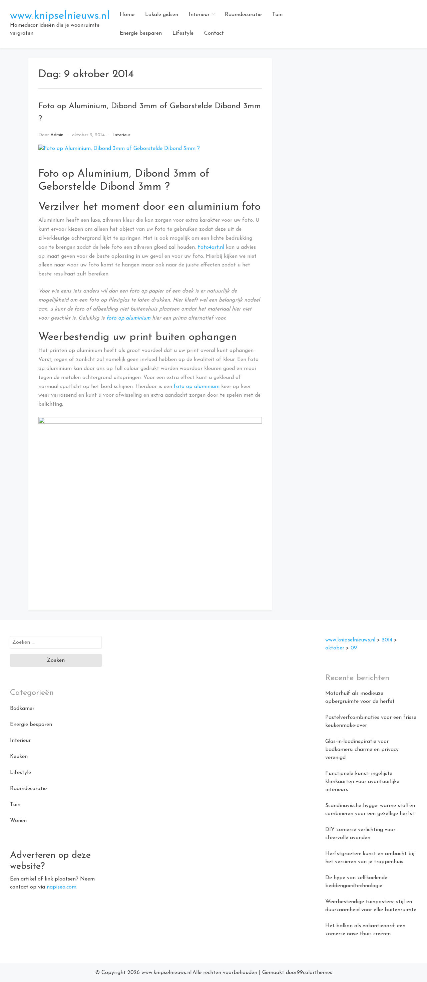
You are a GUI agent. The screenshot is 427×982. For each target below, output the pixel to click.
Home (127, 14)
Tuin (277, 14)
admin (56, 135)
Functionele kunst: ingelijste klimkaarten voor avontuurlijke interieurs (362, 781)
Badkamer (22, 708)
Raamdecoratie (243, 14)
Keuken (19, 756)
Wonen (18, 820)
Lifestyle (182, 33)
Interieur (199, 14)
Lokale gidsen (161, 14)
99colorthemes (314, 972)
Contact (214, 33)
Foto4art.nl (210, 247)
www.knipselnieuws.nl (60, 16)
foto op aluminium (128, 318)
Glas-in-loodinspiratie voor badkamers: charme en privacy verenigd (362, 749)
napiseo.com (61, 887)
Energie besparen (141, 33)
